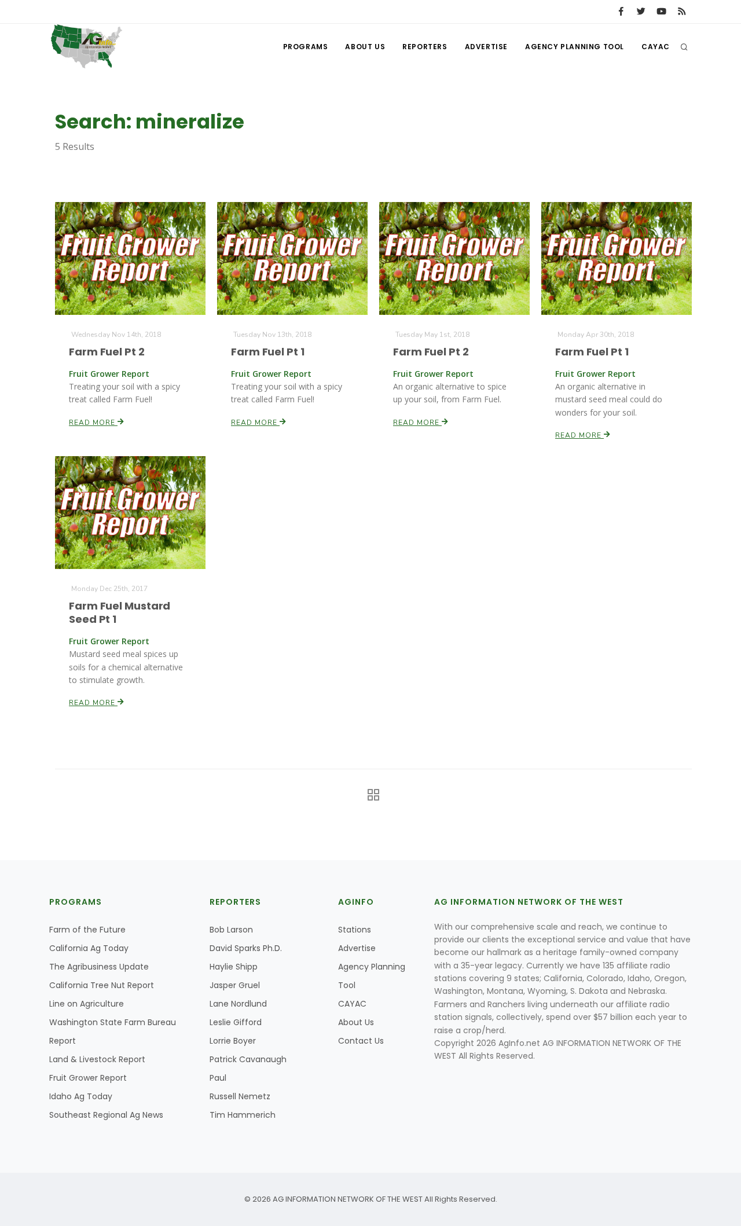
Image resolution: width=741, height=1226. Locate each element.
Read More (93, 422)
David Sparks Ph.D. (246, 948)
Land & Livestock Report (97, 1059)
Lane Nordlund (238, 1004)
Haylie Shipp (234, 966)
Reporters (424, 47)
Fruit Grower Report (88, 1078)
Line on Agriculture (86, 1004)
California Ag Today (89, 948)
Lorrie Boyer (233, 1041)
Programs (305, 47)
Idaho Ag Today (80, 1096)
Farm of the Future (87, 929)
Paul (218, 1078)
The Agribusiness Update (99, 966)
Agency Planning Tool (574, 47)
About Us (365, 47)
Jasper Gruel (235, 985)
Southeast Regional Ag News (106, 1115)
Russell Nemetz (240, 1096)
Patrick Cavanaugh (248, 1059)
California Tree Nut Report (101, 985)
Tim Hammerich (243, 1115)
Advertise (486, 47)
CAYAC (655, 47)
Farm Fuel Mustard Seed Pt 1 (119, 612)
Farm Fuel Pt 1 (268, 351)
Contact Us (361, 1041)
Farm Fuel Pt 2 (107, 351)
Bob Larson (231, 929)
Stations (354, 929)
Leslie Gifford (236, 1022)
